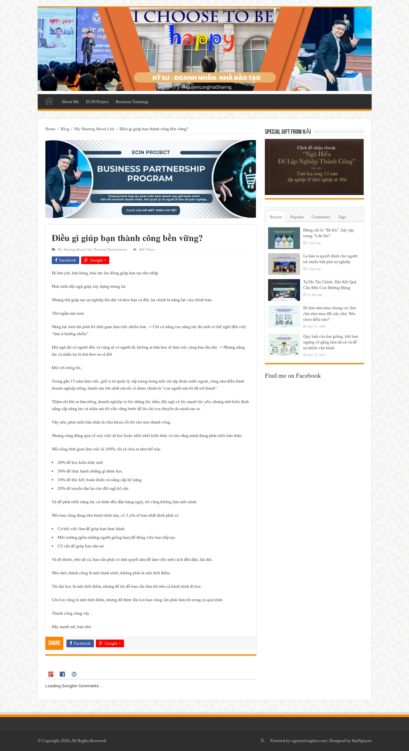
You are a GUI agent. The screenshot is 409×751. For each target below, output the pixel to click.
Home (49, 101)
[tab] (51, 674)
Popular (297, 216)
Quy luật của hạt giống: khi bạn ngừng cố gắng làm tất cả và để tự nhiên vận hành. (330, 342)
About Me (70, 101)
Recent (276, 216)
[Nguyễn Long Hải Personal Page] (205, 49)
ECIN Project (97, 101)
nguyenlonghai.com (308, 740)
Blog (65, 128)
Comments (321, 216)
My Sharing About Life (94, 128)
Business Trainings (132, 101)
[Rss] (262, 740)
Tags (342, 216)
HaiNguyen (362, 740)
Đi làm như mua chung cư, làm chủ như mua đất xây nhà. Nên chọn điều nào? (329, 313)
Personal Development (110, 249)
